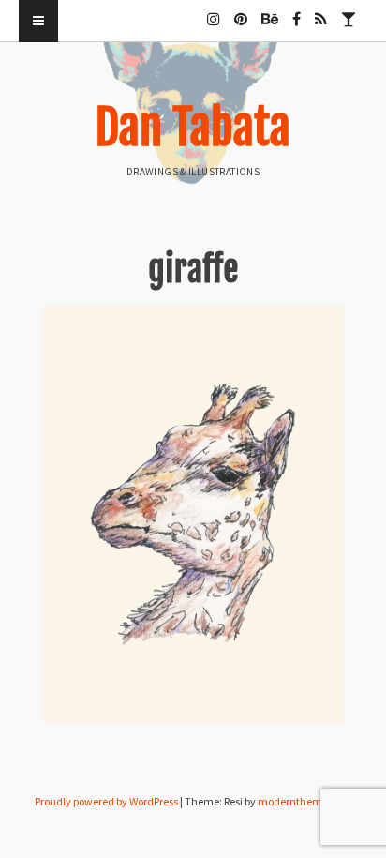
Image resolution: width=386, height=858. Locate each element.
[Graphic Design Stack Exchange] (348, 11)
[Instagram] (213, 11)
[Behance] (270, 11)
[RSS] (321, 11)
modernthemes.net (304, 801)
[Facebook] (296, 11)
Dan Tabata (193, 127)
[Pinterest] (241, 11)
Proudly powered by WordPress (106, 801)
